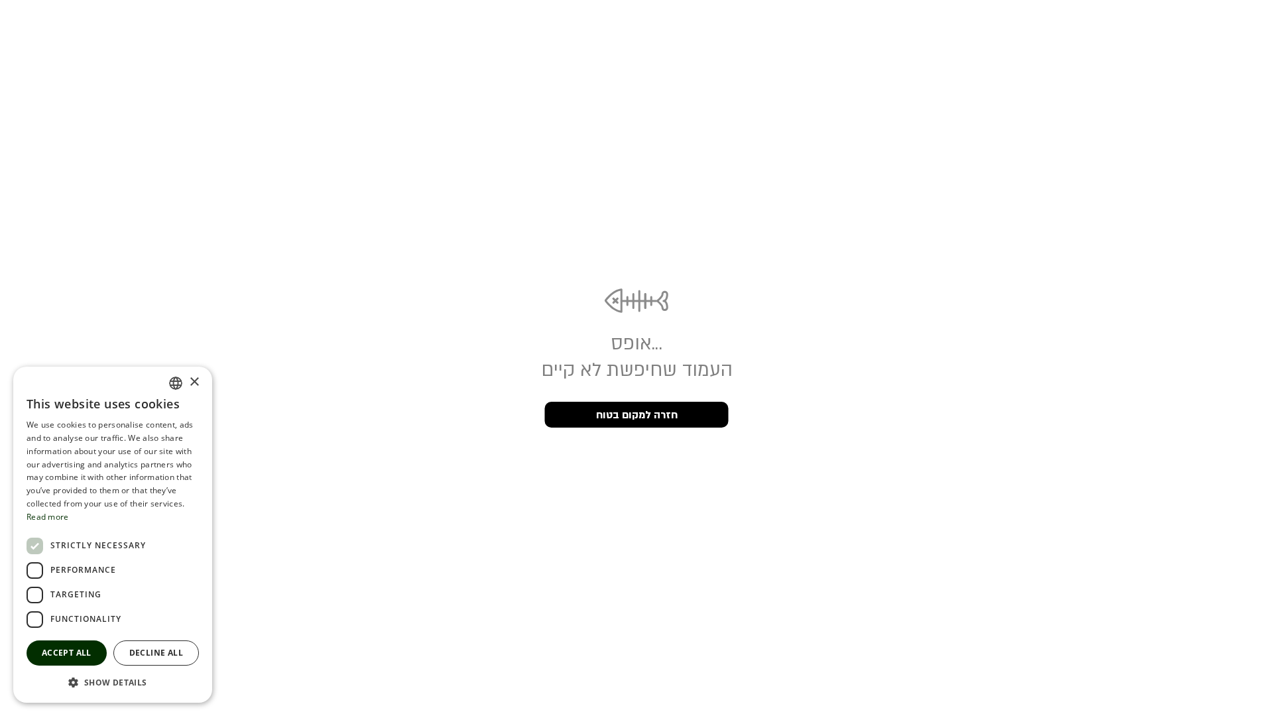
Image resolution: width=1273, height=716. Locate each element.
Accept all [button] (66, 652)
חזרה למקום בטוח (637, 415)
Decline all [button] (156, 652)
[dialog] (112, 535)
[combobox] (175, 383)
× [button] (194, 382)
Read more (48, 516)
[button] (113, 681)
